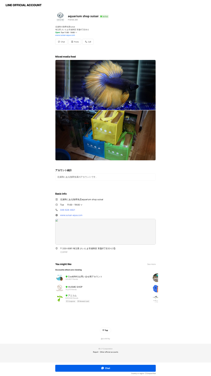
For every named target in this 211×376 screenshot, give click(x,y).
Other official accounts (109, 352)
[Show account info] (104, 16)
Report (95, 352)
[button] (74, 42)
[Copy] (114, 248)
